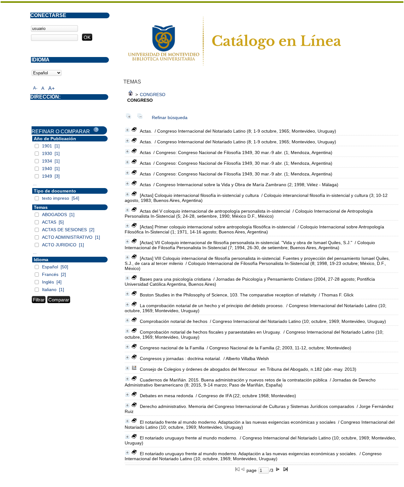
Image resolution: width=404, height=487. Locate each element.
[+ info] (127, 130)
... (35, 183)
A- (35, 88)
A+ (51, 88)
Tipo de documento (55, 190)
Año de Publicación (55, 138)
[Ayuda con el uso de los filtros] (96, 130)
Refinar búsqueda (169, 117)
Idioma (41, 259)
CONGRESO (152, 94)
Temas (41, 207)
